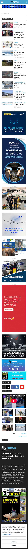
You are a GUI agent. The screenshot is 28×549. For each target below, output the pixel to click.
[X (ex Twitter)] (4, 387)
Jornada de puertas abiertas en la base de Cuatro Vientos (19, 96)
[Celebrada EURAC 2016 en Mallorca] (7, 85)
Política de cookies (6, 534)
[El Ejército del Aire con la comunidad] (7, 24)
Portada (3, 13)
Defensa (16, 22)
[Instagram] (8, 387)
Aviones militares (18, 102)
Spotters (23, 92)
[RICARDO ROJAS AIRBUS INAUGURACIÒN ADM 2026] (7, 412)
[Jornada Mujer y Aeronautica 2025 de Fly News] (20, 420)
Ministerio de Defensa (19, 30)
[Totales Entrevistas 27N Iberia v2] (7, 427)
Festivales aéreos (18, 91)
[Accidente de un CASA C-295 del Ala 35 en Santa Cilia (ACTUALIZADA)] (7, 63)
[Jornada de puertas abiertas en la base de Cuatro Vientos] (7, 94)
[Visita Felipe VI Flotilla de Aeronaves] (20, 412)
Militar (23, 82)
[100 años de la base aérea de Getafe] (7, 44)
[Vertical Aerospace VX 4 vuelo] (20, 427)
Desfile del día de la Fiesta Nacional (19, 105)
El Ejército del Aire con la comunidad (20, 25)
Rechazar (14, 541)
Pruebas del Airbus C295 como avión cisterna (19, 54)
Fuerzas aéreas (17, 82)
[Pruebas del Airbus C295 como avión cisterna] (7, 53)
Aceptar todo (14, 538)
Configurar (14, 545)
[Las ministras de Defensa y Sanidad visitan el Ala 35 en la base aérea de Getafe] (7, 33)
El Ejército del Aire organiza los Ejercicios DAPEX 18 (20, 75)
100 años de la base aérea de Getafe (19, 44)
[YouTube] (22, 387)
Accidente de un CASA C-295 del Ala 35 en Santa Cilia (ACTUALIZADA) (20, 65)
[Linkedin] (17, 387)
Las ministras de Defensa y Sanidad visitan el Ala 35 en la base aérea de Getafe (19, 35)
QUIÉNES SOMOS (6, 486)
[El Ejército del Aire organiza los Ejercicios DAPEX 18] (7, 74)
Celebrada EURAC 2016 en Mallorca (20, 84)
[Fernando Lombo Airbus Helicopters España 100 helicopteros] (7, 420)
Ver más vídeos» (22, 436)
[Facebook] (13, 387)
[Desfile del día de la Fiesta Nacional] (7, 103)
